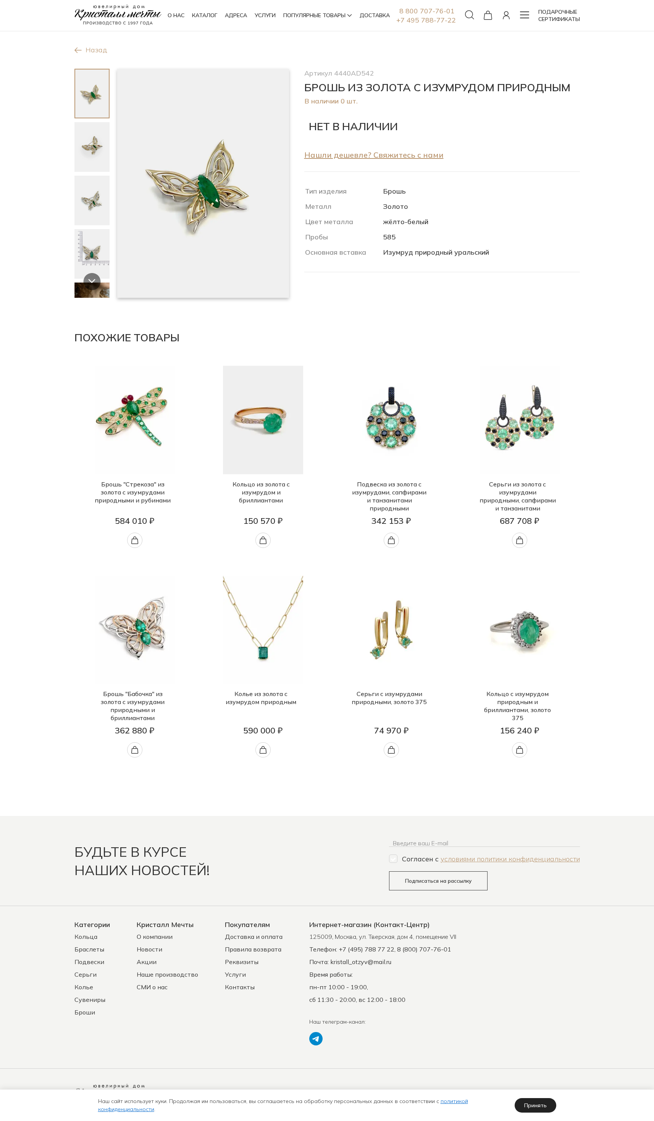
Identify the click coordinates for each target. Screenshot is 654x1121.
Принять (535, 1105)
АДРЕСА (236, 15)
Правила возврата (253, 949)
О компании (155, 936)
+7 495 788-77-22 (426, 20)
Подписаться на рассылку (438, 881)
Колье (83, 987)
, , (382, 936)
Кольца (85, 936)
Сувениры (89, 999)
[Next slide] (91, 281)
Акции (147, 962)
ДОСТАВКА (375, 15)
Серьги (85, 974)
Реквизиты (241, 962)
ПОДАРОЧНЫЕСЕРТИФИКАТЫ (559, 15)
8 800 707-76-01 (427, 10)
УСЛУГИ (265, 15)
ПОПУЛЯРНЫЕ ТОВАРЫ (314, 15)
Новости (149, 949)
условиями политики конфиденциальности (510, 858)
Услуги (235, 974)
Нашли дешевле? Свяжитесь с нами (374, 155)
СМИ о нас (152, 987)
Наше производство (167, 974)
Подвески (89, 962)
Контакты (240, 987)
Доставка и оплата (254, 936)
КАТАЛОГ (204, 15)
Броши (84, 1012)
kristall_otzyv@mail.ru (360, 962)
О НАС (176, 15)
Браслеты (89, 949)
